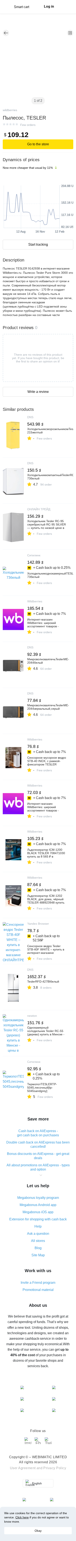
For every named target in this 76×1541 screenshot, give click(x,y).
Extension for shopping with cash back (38, 1219)
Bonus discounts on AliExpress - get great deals (38, 1156)
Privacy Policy (54, 1468)
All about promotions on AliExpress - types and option (38, 1167)
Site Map (38, 1255)
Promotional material (38, 1290)
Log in (49, 6)
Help (38, 1226)
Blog (38, 1248)
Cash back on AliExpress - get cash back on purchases (38, 1133)
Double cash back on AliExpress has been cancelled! (38, 1144)
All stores (38, 1241)
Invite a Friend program (38, 1282)
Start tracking (38, 244)
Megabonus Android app (38, 1205)
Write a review (38, 391)
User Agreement (23, 1468)
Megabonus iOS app (38, 1212)
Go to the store (38, 144)
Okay (38, 1530)
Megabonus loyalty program (38, 1197)
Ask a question (38, 1233)
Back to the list (6, 33)
